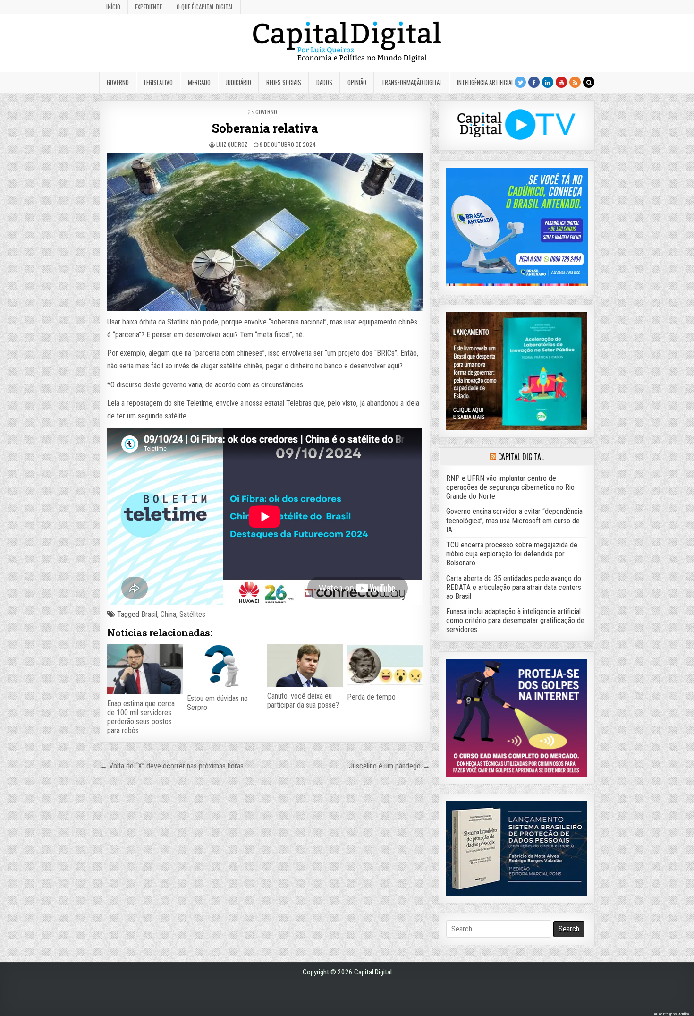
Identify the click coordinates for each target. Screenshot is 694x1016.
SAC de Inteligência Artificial (670, 1014)
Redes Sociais (283, 82)
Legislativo (158, 82)
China (168, 614)
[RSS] (575, 82)
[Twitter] (520, 82)
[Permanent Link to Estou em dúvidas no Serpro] (224, 666)
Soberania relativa (265, 128)
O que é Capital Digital (205, 6)
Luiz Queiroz (231, 144)
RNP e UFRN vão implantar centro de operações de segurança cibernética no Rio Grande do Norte (510, 487)
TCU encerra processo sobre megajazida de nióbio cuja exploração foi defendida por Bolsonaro (511, 553)
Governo (118, 82)
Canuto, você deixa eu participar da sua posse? (303, 700)
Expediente (148, 6)
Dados (324, 82)
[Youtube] (561, 82)
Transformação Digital (411, 82)
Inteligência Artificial (485, 82)
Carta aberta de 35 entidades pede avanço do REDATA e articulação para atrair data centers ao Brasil (513, 587)
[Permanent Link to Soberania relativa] (264, 232)
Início (113, 6)
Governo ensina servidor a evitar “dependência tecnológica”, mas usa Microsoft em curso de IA (514, 520)
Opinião (356, 82)
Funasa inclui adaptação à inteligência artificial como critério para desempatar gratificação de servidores (515, 620)
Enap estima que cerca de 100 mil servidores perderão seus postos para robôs (141, 717)
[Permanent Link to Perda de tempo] (385, 665)
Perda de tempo (371, 696)
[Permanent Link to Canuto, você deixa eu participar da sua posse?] (305, 665)
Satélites (192, 614)
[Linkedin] (547, 82)
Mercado (199, 82)
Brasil (149, 614)
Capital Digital (521, 456)
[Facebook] (534, 82)
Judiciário (238, 82)
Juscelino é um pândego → (389, 765)
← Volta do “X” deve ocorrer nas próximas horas (172, 765)
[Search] (588, 82)
